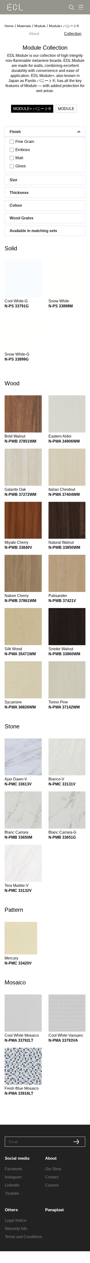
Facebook (13, 1169)
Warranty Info (16, 1229)
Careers (52, 1185)
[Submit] (76, 1141)
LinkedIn (12, 1185)
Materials (24, 26)
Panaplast (54, 1210)
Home (9, 26)
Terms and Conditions (23, 1237)
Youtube (12, 1193)
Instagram (13, 1177)
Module (40, 26)
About (34, 34)
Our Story (53, 1169)
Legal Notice (15, 1220)
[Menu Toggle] (80, 7)
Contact (51, 1177)
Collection (72, 34)
